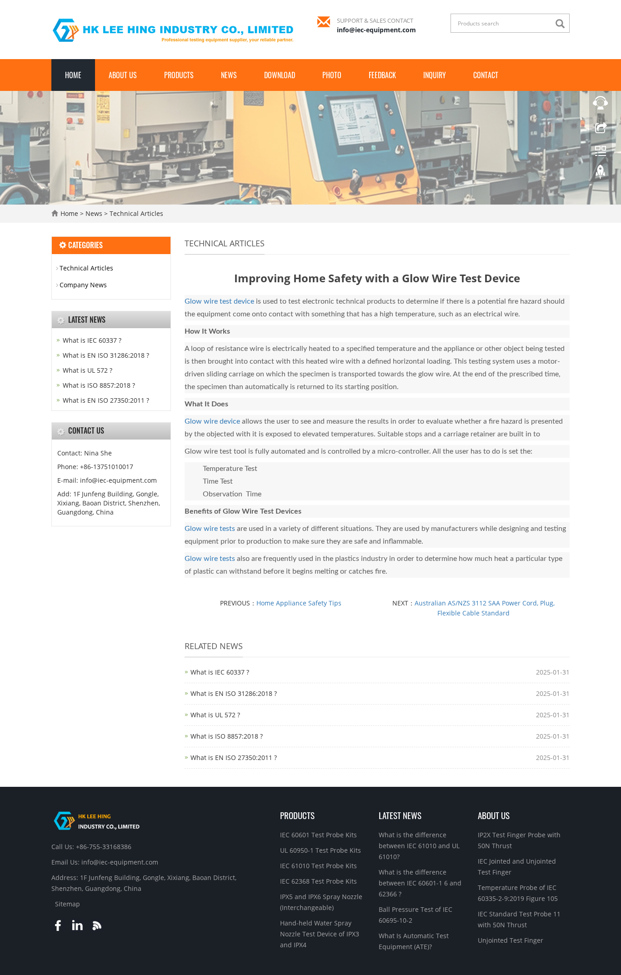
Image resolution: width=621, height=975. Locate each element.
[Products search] (562, 24)
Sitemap (67, 904)
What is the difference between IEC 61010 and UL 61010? (419, 845)
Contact (485, 75)
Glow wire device (212, 421)
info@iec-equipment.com (376, 29)
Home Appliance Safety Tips (298, 603)
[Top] (600, 174)
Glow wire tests (210, 528)
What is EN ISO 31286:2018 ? (233, 693)
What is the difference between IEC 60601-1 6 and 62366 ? (420, 883)
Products (179, 75)
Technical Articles (135, 213)
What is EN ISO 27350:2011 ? (233, 757)
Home (73, 75)
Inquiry (434, 75)
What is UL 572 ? (215, 714)
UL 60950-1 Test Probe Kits (320, 850)
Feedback (382, 75)
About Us (123, 75)
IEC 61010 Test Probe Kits (318, 865)
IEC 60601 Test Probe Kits (318, 834)
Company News (83, 284)
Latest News (400, 815)
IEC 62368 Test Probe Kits (318, 881)
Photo (331, 75)
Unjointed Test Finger (510, 940)
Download (279, 75)
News (229, 75)
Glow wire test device (219, 301)
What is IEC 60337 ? (219, 672)
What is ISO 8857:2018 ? (226, 736)
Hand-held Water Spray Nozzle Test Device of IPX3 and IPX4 (319, 934)
